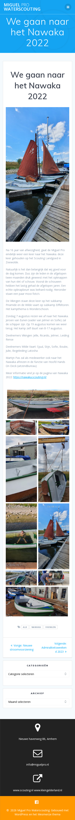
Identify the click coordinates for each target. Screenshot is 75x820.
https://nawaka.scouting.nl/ (30, 377)
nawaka (36, 627)
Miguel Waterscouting (22, 7)
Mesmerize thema (49, 814)
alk (25, 627)
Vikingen (50, 627)
